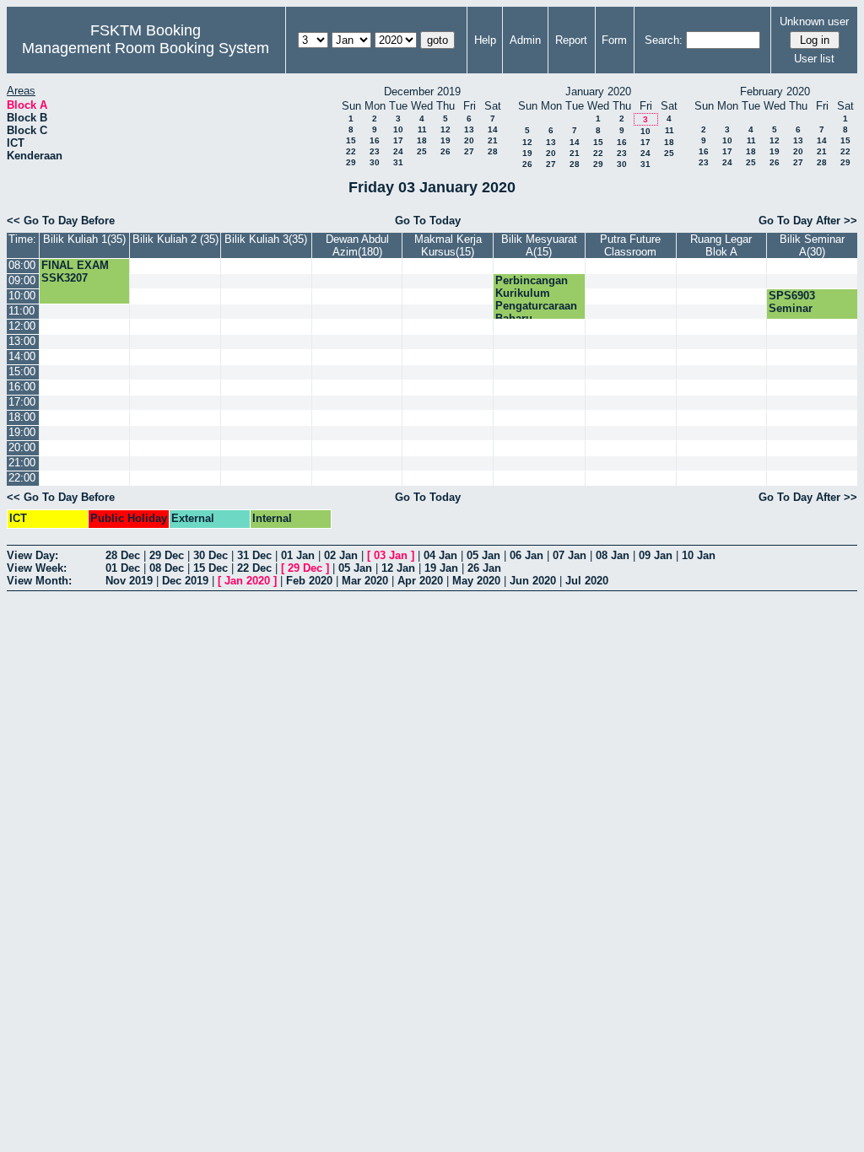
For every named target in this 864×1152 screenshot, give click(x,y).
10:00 (21, 295)
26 (445, 151)
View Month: (39, 580)
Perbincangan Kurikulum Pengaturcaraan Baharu (536, 299)
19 (445, 140)
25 (422, 151)
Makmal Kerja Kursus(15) (448, 245)
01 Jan (298, 555)
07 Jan (569, 555)
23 (375, 151)
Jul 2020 (586, 580)
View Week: (37, 568)
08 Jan (612, 555)
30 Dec (210, 555)
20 (469, 140)
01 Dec (122, 568)
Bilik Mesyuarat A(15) (539, 245)
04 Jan (440, 555)
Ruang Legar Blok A (721, 245)
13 (469, 129)
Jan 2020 (247, 580)
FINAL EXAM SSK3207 (75, 271)
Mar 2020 (365, 580)
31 (398, 162)
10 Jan (699, 555)
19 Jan (441, 568)
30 (375, 162)
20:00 (21, 447)
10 (398, 129)
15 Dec (210, 568)
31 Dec (254, 555)
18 (422, 140)
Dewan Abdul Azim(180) (357, 245)
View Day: (32, 555)
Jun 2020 (533, 580)
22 (351, 151)
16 (375, 140)
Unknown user (814, 21)
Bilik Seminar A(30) (812, 245)
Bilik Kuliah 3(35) (265, 239)
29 (351, 162)
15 (351, 140)
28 (493, 151)
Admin (525, 40)
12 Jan (398, 568)
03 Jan (391, 555)
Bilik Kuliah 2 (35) (175, 239)
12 (445, 129)
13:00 (21, 341)
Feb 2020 (309, 580)
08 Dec (166, 568)
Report (571, 40)
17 (398, 140)
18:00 (21, 417)
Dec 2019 (185, 580)
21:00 (21, 462)
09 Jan (655, 555)
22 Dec (254, 568)
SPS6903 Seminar (792, 302)
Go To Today (428, 220)
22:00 (21, 477)
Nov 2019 (129, 580)
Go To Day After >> (808, 220)
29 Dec (166, 555)
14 (493, 129)
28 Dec (122, 555)
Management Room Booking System (145, 48)
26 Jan (484, 568)
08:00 (21, 265)
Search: (664, 40)
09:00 (21, 280)
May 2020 (476, 580)
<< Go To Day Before (61, 220)
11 (422, 129)
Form (614, 40)
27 (469, 151)
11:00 (21, 310)
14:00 (21, 356)
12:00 (21, 326)
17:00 (21, 402)
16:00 (21, 386)
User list (814, 58)
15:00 (21, 371)
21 (493, 140)
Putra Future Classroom (630, 245)
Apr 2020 (420, 580)
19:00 (21, 432)
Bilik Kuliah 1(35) (84, 239)
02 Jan (341, 555)
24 (398, 151)
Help (485, 40)
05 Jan (483, 555)
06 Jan (526, 555)
